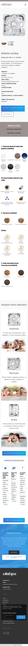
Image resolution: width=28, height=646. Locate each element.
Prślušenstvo (6, 600)
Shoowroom (5, 602)
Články (4, 604)
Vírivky (4, 598)
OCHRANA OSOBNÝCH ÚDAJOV (9, 613)
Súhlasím (21, 617)
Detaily (6, 504)
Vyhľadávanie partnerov (8, 621)
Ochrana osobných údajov (8, 623)
